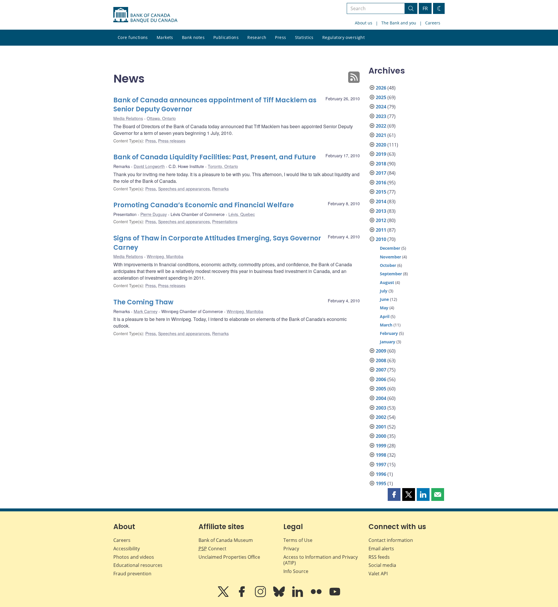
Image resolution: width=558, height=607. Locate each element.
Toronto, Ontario (223, 166)
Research (256, 37)
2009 (381, 351)
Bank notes (193, 37)
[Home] (145, 15)
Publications (226, 37)
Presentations (224, 221)
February (389, 333)
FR (425, 8)
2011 (381, 230)
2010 (381, 239)
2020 (381, 145)
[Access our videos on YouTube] (335, 595)
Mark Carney (146, 311)
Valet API (378, 573)
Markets (165, 37)
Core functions (133, 37)
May (384, 307)
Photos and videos (133, 557)
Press (280, 37)
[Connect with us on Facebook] (242, 595)
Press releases (171, 141)
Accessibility (126, 548)
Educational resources (137, 565)
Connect (212, 548)
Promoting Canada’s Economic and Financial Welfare (203, 205)
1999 (381, 445)
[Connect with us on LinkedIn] (298, 595)
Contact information (391, 540)
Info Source (295, 571)
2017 (381, 173)
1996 (381, 474)
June (384, 299)
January (387, 341)
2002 (381, 417)
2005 (381, 388)
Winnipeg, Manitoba (165, 256)
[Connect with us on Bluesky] (279, 595)
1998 (381, 455)
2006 (381, 379)
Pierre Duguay (153, 214)
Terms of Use (297, 540)
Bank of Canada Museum (225, 540)
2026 (381, 88)
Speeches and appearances (184, 189)
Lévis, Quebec (241, 214)
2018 (381, 163)
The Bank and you (398, 23)
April (384, 316)
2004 (381, 398)
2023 (381, 116)
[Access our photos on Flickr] (316, 595)
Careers (432, 23)
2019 (381, 154)
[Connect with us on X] (223, 595)
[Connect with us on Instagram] (261, 595)
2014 (381, 201)
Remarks (220, 189)
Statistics (304, 37)
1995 (381, 483)
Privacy (291, 548)
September (391, 273)
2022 (381, 126)
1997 (381, 464)
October (388, 265)
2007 (381, 370)
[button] (394, 494)
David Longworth (149, 166)
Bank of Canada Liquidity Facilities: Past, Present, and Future (214, 157)
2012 (381, 220)
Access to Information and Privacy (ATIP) (320, 560)
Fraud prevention (132, 573)
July (383, 291)
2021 (381, 135)
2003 (381, 408)
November (390, 257)
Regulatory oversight (343, 37)
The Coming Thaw (143, 302)
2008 (381, 360)
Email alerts (381, 548)
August (387, 282)
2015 (381, 192)
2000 (381, 436)
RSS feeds (379, 557)
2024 (381, 106)
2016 (381, 182)
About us (363, 23)
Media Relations (128, 118)
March (386, 325)
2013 (381, 211)
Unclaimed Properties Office (229, 557)
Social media (382, 565)
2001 (381, 427)
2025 (381, 97)
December (390, 248)
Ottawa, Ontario (161, 118)
